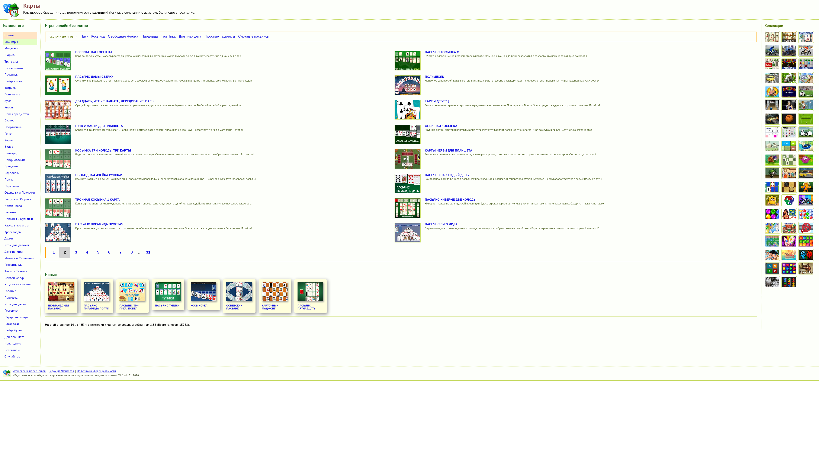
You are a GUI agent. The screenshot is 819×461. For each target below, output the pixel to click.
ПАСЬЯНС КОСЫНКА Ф (442, 52)
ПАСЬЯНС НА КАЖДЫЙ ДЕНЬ (447, 175)
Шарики (9, 55)
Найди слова (13, 81)
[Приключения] (772, 282)
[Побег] (806, 268)
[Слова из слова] (772, 268)
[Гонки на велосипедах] (806, 51)
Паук (84, 36)
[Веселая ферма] (789, 78)
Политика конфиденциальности (96, 371)
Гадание (10, 291)
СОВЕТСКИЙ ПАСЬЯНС (234, 307)
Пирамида (149, 36)
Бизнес (9, 120)
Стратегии (11, 186)
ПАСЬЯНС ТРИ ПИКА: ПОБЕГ (129, 307)
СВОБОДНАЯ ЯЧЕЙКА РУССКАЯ (99, 175)
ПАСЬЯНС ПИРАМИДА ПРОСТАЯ (99, 224)
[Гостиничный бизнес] (806, 78)
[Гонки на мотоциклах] (772, 51)
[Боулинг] (772, 105)
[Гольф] (806, 105)
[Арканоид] (789, 92)
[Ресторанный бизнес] (772, 92)
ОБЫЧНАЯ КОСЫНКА (441, 126)
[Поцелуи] (772, 255)
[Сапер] (789, 132)
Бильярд (10, 153)
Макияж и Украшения (19, 258)
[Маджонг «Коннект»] (789, 37)
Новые (9, 35)
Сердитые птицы (16, 317)
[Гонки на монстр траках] (789, 51)
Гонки (8, 133)
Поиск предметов (16, 114)
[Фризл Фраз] (806, 160)
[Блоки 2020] (806, 241)
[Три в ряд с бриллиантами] (789, 268)
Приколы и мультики (18, 218)
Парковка (10, 297)
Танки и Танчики (15, 271)
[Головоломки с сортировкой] (789, 282)
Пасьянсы (11, 74)
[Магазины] (789, 173)
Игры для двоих (15, 304)
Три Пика (168, 36)
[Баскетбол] (789, 119)
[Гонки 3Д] (772, 78)
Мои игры (11, 42)
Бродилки (11, 166)
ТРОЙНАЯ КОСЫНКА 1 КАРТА (97, 199)
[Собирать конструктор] (806, 200)
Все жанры (12, 350)
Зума (8, 100)
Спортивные (13, 127)
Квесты (9, 107)
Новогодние (12, 343)
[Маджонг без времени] (772, 64)
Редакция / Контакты (61, 371)
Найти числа (13, 205)
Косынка (98, 36)
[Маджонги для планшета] (806, 37)
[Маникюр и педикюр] (789, 241)
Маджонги (11, 48)
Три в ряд (11, 61)
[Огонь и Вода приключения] (806, 255)
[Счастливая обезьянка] (806, 187)
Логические (12, 94)
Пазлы (8, 179)
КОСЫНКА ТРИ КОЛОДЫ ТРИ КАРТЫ (103, 150)
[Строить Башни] (789, 228)
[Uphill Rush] (806, 146)
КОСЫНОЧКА (199, 305)
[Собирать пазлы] (789, 200)
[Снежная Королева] (772, 228)
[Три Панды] (806, 132)
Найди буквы (13, 330)
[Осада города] (772, 173)
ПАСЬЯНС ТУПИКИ (167, 305)
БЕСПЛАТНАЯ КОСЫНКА (93, 52)
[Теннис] (806, 119)
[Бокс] (789, 105)
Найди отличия (15, 160)
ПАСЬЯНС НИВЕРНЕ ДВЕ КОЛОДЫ (450, 199)
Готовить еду (13, 264)
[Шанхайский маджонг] (772, 37)
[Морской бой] (789, 255)
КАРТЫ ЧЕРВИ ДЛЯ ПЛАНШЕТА (448, 150)
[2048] (789, 146)
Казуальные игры (16, 225)
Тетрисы (10, 87)
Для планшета (190, 36)
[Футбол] (806, 92)
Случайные (12, 356)
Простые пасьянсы (220, 36)
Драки (8, 238)
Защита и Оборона (17, 199)
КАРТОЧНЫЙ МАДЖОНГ (270, 307)
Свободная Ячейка (123, 36)
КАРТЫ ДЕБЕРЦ (437, 101)
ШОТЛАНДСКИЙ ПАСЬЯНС (58, 307)
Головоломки (13, 68)
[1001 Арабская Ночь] (789, 214)
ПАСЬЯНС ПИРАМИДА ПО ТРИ (96, 307)
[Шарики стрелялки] (789, 64)
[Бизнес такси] (806, 173)
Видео (8, 146)
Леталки (10, 212)
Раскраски (11, 323)
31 (148, 252)
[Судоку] (772, 132)
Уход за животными (18, 284)
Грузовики (11, 310)
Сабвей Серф (14, 278)
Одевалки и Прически (19, 192)
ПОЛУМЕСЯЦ (434, 76)
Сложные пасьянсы (254, 36)
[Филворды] (772, 241)
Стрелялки (11, 173)
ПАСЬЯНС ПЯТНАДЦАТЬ (307, 307)
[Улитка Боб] (772, 160)
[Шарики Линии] (806, 64)
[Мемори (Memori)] (772, 187)
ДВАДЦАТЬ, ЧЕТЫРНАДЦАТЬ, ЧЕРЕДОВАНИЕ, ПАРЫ (114, 101)
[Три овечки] (772, 146)
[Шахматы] (789, 160)
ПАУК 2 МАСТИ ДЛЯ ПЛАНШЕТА (99, 126)
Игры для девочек (16, 245)
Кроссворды (12, 232)
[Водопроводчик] (806, 228)
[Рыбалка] (772, 119)
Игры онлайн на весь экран (29, 371)
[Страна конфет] (772, 214)
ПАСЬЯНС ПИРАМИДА (441, 224)
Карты (8, 140)
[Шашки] (789, 187)
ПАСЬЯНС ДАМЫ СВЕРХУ (94, 76)
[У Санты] (806, 214)
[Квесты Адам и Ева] (772, 200)
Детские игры (13, 251)
